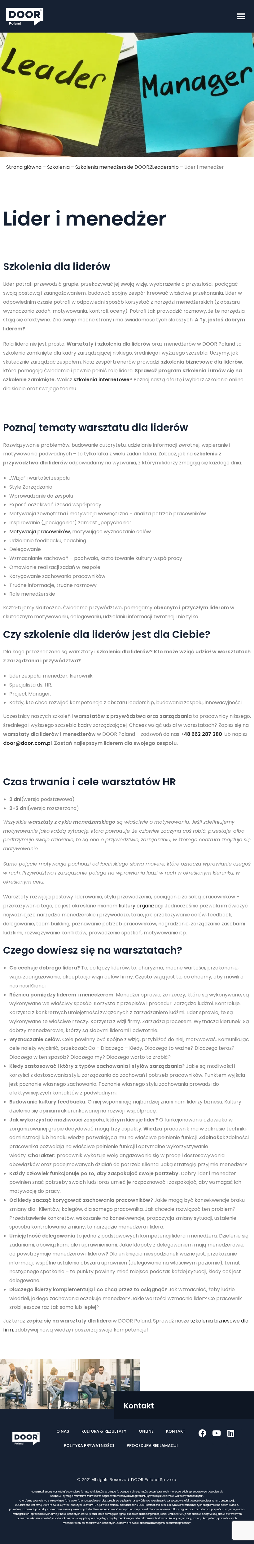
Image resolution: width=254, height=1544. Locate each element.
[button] (241, 16)
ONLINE (146, 1431)
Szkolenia (58, 167)
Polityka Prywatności (89, 1445)
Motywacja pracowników (39, 531)
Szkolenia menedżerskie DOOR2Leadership (127, 167)
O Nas (62, 1431)
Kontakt (175, 1431)
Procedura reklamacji (152, 1445)
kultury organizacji (141, 905)
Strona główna (24, 167)
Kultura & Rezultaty (103, 1431)
